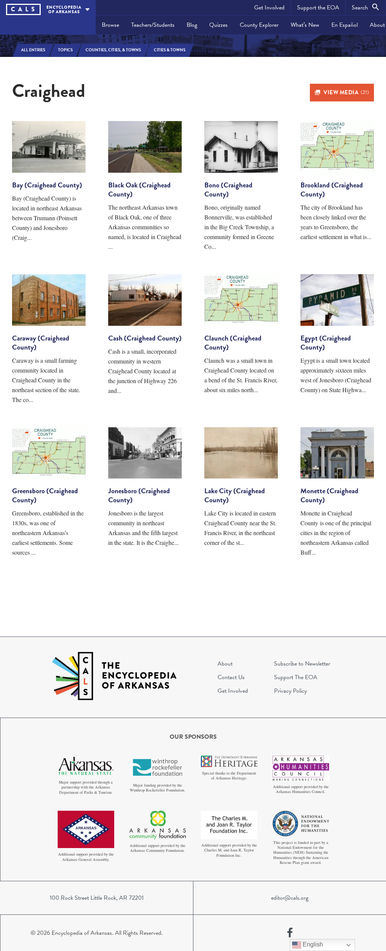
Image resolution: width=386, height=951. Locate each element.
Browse (110, 24)
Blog (192, 24)
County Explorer (259, 24)
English (312, 944)
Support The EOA (295, 677)
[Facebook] (290, 933)
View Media (346, 92)
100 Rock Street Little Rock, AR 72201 (97, 897)
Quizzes (218, 24)
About (225, 663)
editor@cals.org (289, 897)
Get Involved (269, 7)
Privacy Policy (290, 690)
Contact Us (231, 677)
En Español (344, 24)
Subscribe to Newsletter (302, 663)
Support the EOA (318, 7)
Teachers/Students (153, 24)
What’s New (305, 24)
